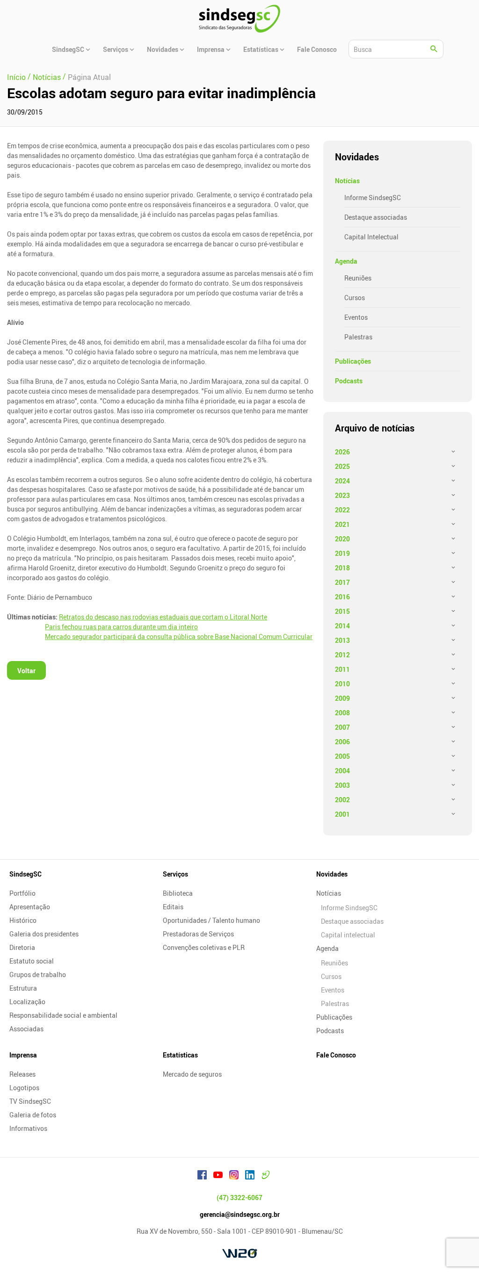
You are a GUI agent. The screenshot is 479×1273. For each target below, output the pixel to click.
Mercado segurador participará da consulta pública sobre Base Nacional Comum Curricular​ (178, 636)
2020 (342, 538)
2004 (342, 770)
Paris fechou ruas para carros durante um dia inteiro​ (121, 626)
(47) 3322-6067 (239, 1197)
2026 (342, 451)
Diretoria (22, 947)
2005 (342, 756)
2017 (342, 582)
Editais (173, 906)
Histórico (22, 920)
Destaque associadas (375, 217)
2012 (342, 654)
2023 (342, 495)
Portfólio (22, 893)
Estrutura (23, 988)
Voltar (26, 670)
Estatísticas (180, 1054)
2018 (342, 567)
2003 (342, 785)
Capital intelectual (348, 934)
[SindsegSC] (239, 19)
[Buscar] (434, 49)
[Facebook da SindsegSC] (202, 1176)
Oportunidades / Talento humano (211, 920)
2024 (342, 480)
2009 (342, 698)
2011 (342, 669)
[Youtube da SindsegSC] (218, 1176)
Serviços (175, 874)
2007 (342, 727)
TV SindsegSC (30, 1101)
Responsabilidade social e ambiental (63, 1015)
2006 (342, 741)
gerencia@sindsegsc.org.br (240, 1214)
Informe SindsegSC (372, 197)
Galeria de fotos (32, 1114)
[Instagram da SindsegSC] (234, 1176)
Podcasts (349, 380)
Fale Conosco (336, 1054)
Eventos (356, 317)
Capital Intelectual (371, 236)
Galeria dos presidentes (44, 933)
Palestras (358, 336)
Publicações (353, 361)
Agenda (346, 261)
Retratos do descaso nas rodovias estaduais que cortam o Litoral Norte (163, 616)
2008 (342, 712)
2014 (342, 625)
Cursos (354, 297)
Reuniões (357, 277)
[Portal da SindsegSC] (265, 1176)
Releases (22, 1074)
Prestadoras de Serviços (198, 933)
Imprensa (23, 1054)
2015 (342, 611)
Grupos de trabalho (37, 974)
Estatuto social (31, 961)
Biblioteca (178, 893)
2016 (342, 596)
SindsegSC (25, 874)
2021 (342, 524)
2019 (342, 553)
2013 (342, 640)
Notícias (347, 180)
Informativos (28, 1128)
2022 (342, 509)
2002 (342, 799)
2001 (342, 814)
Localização (27, 1001)
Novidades (332, 874)
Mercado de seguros (192, 1074)
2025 (342, 466)
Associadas (26, 1028)
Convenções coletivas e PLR (204, 947)
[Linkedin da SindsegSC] (249, 1176)
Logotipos (24, 1087)
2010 (342, 683)
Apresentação (29, 906)
